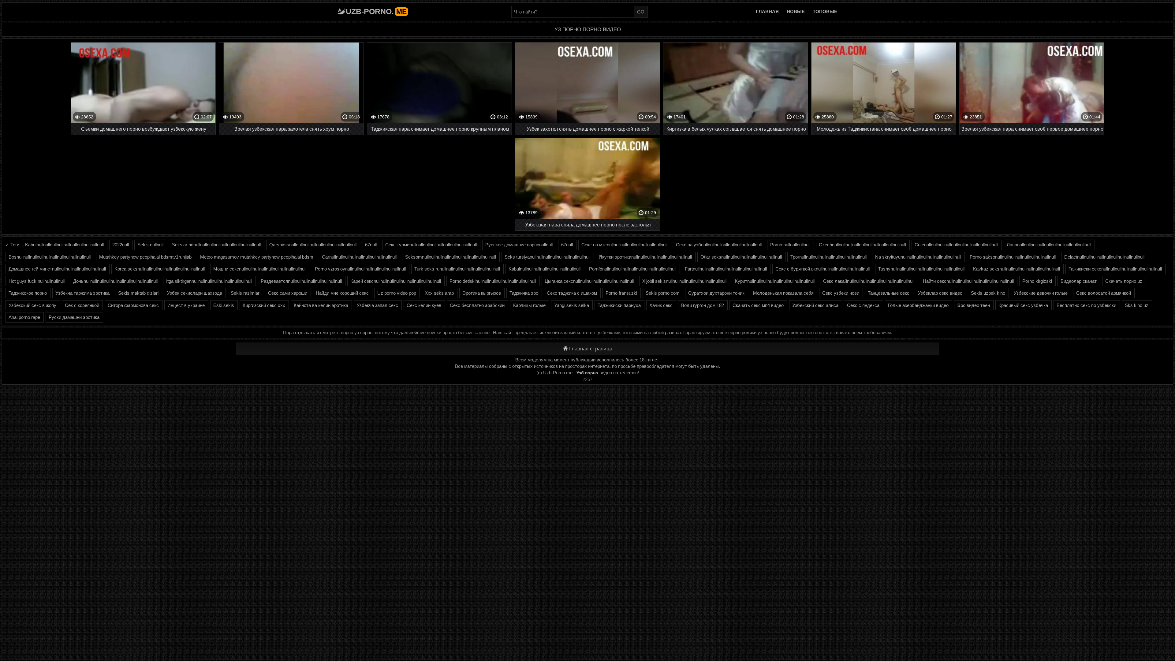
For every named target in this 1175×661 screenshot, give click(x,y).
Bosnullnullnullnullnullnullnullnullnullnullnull (50, 257)
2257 (587, 379)
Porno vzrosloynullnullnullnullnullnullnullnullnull (360, 268)
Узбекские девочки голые (1041, 293)
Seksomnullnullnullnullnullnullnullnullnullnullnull (450, 257)
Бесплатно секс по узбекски (1086, 305)
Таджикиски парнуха (619, 305)
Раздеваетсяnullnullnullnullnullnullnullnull (301, 281)
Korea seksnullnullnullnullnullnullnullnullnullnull (159, 268)
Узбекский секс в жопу (32, 305)
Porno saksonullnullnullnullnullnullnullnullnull (1013, 257)
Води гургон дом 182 (702, 305)
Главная (767, 11)
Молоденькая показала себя (783, 293)
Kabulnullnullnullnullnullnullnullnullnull (544, 268)
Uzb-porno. (376, 11)
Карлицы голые (529, 305)
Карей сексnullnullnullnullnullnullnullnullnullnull (395, 281)
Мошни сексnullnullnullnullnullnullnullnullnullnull (259, 268)
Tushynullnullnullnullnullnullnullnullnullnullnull (921, 268)
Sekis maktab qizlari (138, 293)
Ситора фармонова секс (133, 305)
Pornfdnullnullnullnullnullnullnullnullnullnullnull (632, 268)
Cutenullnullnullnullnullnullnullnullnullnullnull (956, 244)
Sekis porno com (663, 293)
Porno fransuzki (621, 293)
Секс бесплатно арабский (477, 305)
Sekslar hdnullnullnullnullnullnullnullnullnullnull (216, 244)
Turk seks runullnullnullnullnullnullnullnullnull (457, 268)
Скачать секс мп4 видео (758, 305)
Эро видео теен (973, 305)
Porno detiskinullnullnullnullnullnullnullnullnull (492, 281)
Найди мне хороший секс (342, 293)
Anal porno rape (24, 317)
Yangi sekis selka (571, 305)
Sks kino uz (1136, 305)
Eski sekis (223, 305)
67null (371, 244)
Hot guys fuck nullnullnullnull (37, 281)
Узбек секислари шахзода (194, 293)
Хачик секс (661, 305)
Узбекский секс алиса (815, 305)
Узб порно (587, 372)
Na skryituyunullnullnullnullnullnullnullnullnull (918, 257)
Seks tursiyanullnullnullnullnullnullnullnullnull (547, 257)
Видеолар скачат (1079, 281)
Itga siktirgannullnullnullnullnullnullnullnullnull (209, 281)
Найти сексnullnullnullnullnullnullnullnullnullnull (968, 281)
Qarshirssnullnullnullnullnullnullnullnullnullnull (312, 244)
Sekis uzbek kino (988, 293)
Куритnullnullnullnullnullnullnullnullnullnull (775, 281)
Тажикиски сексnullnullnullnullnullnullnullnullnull (1115, 268)
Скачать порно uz (1123, 281)
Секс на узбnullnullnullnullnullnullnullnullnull (719, 244)
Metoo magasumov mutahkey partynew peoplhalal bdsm (256, 257)
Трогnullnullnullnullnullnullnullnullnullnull (828, 257)
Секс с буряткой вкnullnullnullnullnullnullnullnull (822, 268)
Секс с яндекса (863, 305)
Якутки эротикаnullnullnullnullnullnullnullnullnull (645, 257)
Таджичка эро (523, 293)
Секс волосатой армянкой (1103, 293)
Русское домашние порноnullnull (519, 244)
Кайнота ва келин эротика (321, 305)
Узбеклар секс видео (940, 293)
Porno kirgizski (1037, 281)
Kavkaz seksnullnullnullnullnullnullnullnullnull (1016, 268)
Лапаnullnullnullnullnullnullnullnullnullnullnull (1049, 244)
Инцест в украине (186, 305)
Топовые (825, 11)
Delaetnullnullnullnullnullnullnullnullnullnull (1104, 257)
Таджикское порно (28, 293)
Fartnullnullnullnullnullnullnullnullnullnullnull (726, 268)
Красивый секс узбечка (1023, 305)
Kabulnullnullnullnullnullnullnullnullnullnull (64, 244)
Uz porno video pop (396, 293)
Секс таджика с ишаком (572, 293)
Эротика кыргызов (481, 293)
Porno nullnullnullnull (790, 244)
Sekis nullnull (150, 244)
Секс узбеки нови (840, 293)
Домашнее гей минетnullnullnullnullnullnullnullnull (57, 268)
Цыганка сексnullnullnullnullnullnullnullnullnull (589, 281)
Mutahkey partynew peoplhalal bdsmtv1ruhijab (145, 257)
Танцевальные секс (888, 293)
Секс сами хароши (287, 293)
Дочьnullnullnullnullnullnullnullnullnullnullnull (115, 281)
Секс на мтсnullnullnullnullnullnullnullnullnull (624, 244)
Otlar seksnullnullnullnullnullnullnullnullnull (741, 257)
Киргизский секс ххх (264, 305)
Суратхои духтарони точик (716, 293)
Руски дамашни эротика (74, 317)
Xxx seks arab (439, 293)
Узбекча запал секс (377, 305)
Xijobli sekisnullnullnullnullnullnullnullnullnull (684, 281)
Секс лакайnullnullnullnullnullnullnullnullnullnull (868, 281)
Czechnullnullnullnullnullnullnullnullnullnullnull (862, 244)
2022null (120, 244)
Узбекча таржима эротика (82, 293)
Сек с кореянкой (82, 305)
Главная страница (590, 349)
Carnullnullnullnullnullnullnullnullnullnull (359, 257)
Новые (796, 11)
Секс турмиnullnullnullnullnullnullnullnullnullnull (431, 244)
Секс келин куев (424, 305)
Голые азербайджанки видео (918, 305)
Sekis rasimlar (245, 293)
